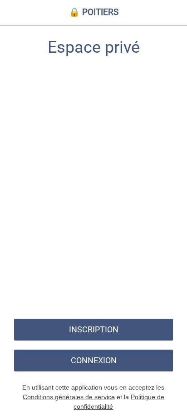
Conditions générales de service (69, 397)
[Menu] (13, 13)
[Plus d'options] (174, 13)
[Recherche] (151, 13)
